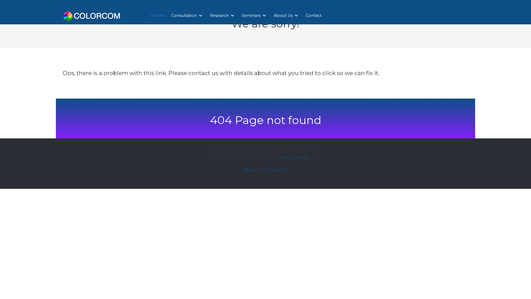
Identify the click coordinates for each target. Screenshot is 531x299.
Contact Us (275, 170)
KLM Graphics (293, 157)
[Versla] (92, 15)
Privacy (252, 170)
